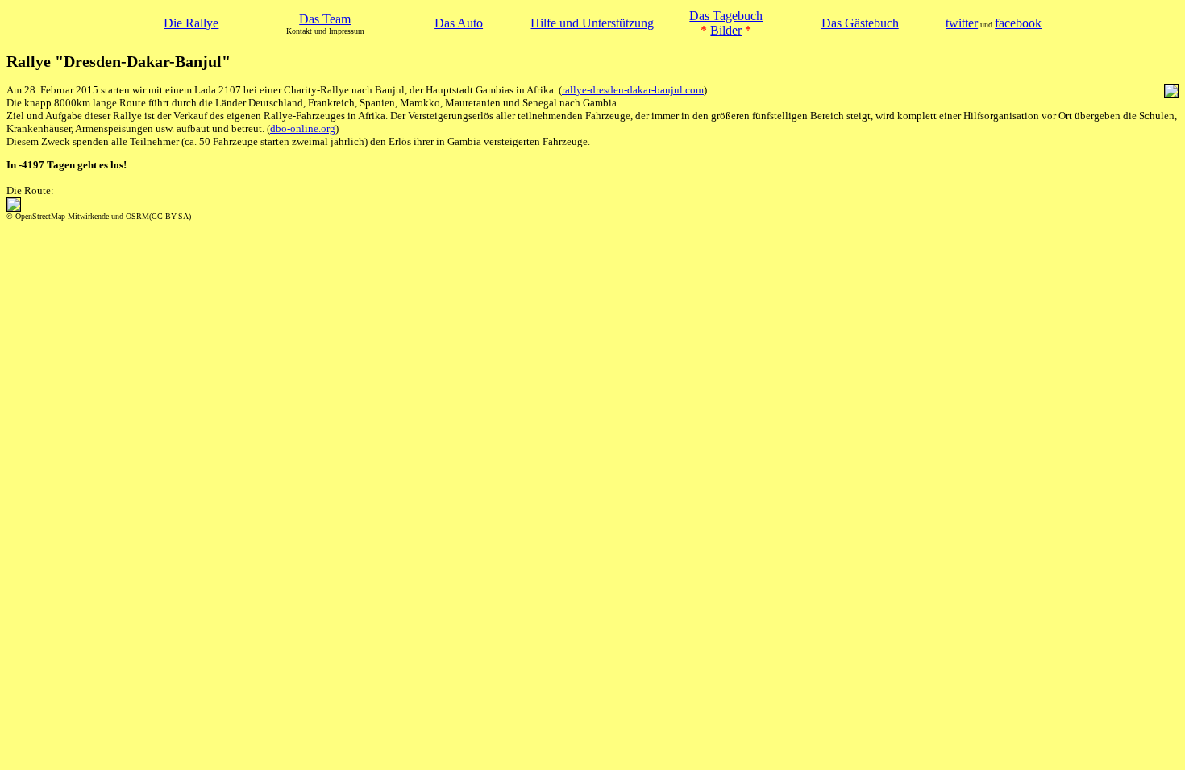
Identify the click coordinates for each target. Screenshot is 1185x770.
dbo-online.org (302, 128)
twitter (962, 23)
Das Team (325, 19)
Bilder (726, 30)
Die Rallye (191, 23)
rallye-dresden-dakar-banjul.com (633, 90)
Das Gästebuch (860, 23)
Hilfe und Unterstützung (592, 23)
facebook (1018, 23)
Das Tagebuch (726, 16)
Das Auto (458, 23)
